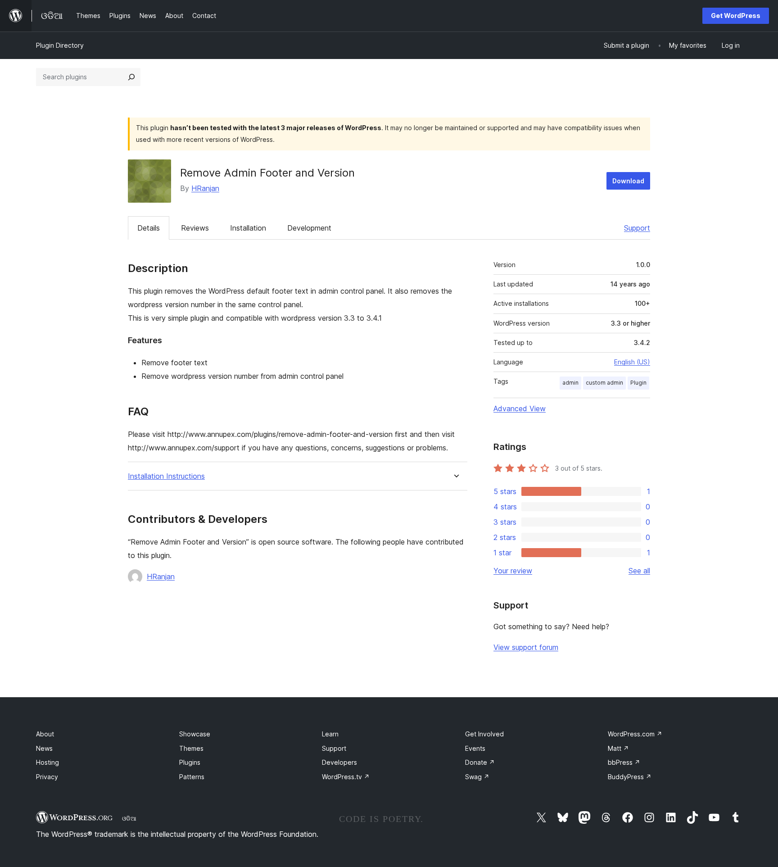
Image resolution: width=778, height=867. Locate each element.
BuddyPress (629, 777)
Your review (512, 570)
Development (309, 227)
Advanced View (519, 408)
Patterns (191, 777)
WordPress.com (635, 734)
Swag (477, 777)
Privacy (47, 777)
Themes (191, 748)
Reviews (195, 227)
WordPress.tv (346, 777)
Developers (339, 762)
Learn (330, 734)
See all (639, 570)
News (44, 748)
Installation (248, 227)
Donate (480, 762)
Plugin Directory (60, 45)
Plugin (638, 382)
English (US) (632, 362)
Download (628, 181)
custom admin (604, 382)
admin (570, 382)
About (45, 734)
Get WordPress (735, 15)
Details (148, 227)
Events (475, 748)
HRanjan (205, 188)
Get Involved (484, 734)
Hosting (47, 762)
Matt (618, 748)
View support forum (525, 647)
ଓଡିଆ (129, 818)
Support (637, 227)
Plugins (189, 762)
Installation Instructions (166, 476)
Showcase (194, 734)
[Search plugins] (131, 77)
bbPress (624, 762)
